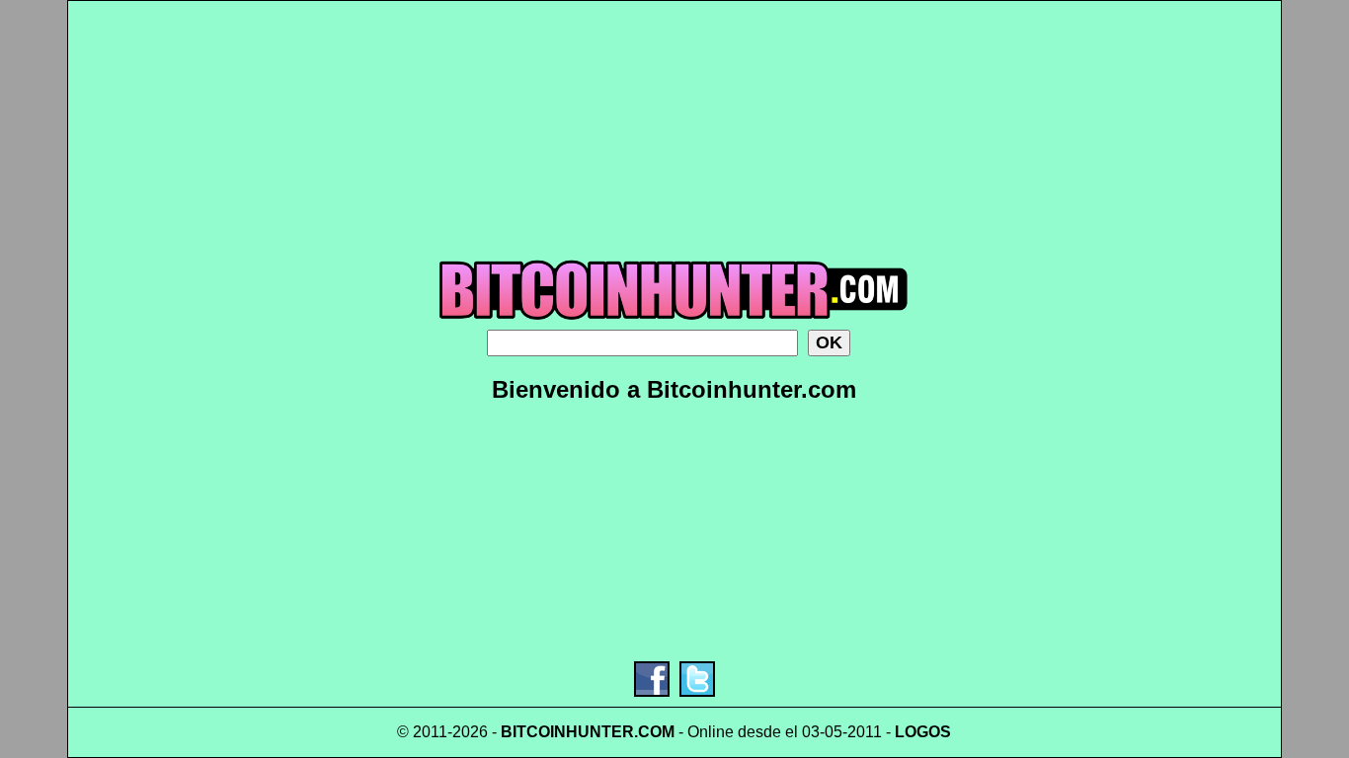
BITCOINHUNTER (567, 731)
